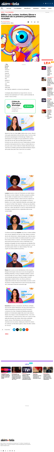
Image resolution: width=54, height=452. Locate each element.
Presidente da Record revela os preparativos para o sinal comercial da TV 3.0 (50, 92)
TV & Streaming (9, 12)
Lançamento (50, 77)
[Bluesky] (10, 451)
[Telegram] (45, 3)
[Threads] (52, 3)
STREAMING (49, 66)
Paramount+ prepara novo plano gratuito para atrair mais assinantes (47, 377)
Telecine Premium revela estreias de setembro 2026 (49, 114)
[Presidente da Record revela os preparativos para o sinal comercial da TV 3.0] (44, 89)
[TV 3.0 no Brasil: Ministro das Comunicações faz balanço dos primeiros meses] (44, 100)
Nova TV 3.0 (50, 87)
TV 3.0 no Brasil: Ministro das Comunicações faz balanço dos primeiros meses (26, 377)
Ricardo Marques (6, 21)
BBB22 (6, 333)
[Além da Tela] (13, 3)
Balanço (49, 98)
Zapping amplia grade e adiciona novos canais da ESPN (49, 71)
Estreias (49, 109)
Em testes (46, 373)
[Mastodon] (12, 451)
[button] (2, 8)
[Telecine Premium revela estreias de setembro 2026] (44, 111)
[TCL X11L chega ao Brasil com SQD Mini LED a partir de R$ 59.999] (44, 79)
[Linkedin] (23, 329)
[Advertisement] (24, 75)
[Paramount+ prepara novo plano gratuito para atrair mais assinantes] (48, 370)
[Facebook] (43, 3)
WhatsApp (29, 106)
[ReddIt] (27, 329)
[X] (48, 3)
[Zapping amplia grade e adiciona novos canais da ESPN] (44, 68)
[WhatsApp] (50, 3)
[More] (37, 22)
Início (2, 12)
